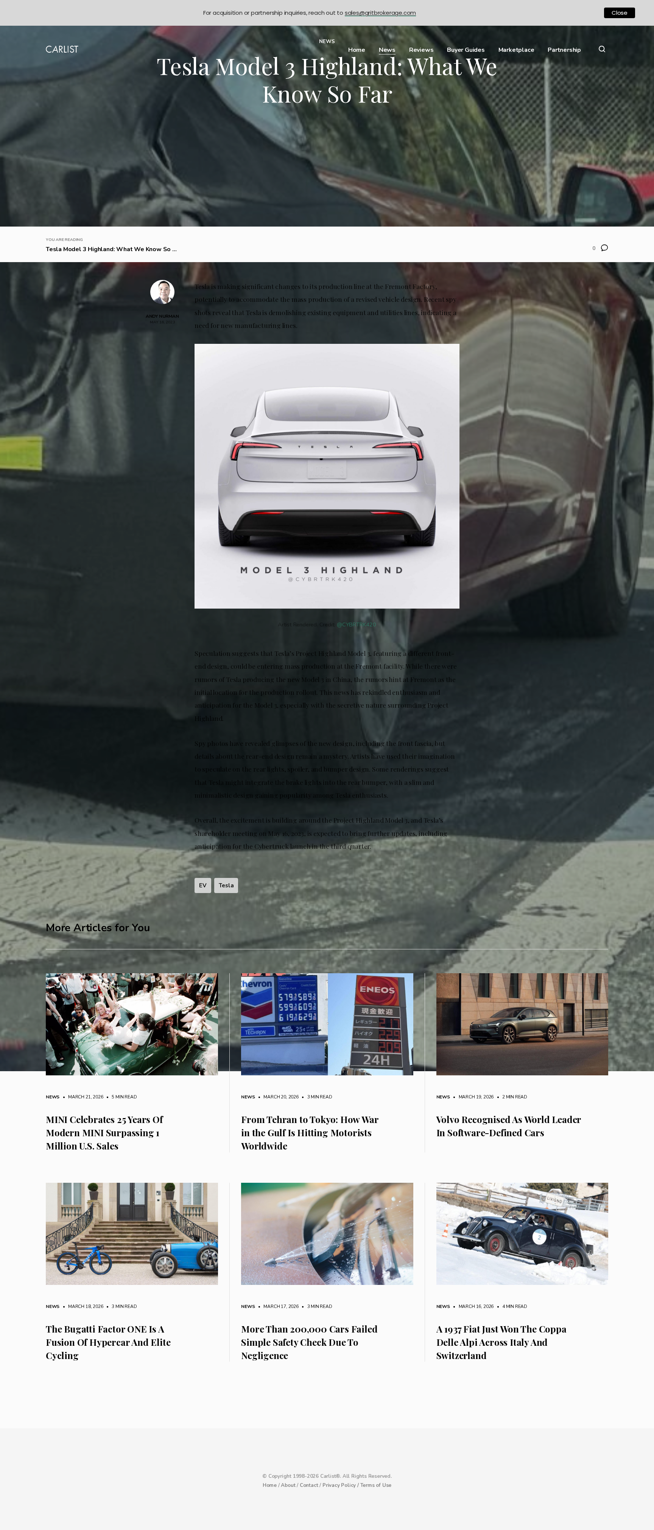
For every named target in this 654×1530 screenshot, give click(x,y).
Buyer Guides (466, 50)
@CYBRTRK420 (356, 624)
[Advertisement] (327, 170)
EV (203, 885)
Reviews (421, 50)
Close (620, 13)
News (387, 50)
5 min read (120, 1097)
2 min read (511, 1097)
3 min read (316, 1097)
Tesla (226, 885)
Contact (309, 1485)
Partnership (564, 50)
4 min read (511, 1306)
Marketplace (516, 50)
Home (356, 50)
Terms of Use (376, 1485)
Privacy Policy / (341, 1485)
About (288, 1485)
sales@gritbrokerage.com (380, 13)
